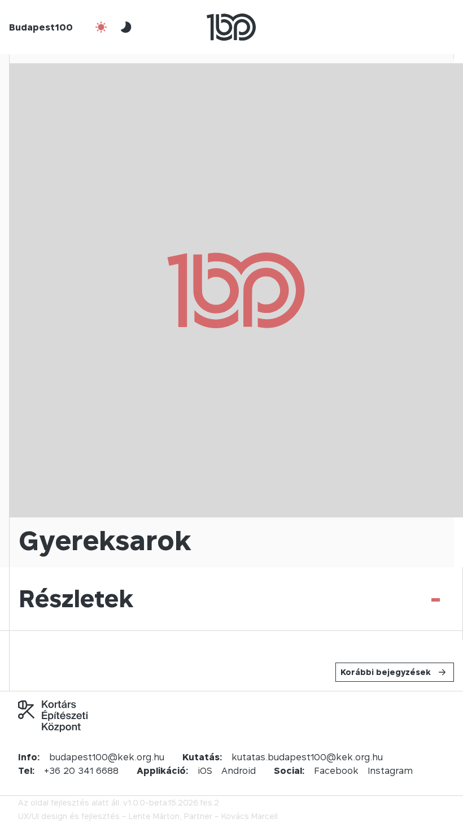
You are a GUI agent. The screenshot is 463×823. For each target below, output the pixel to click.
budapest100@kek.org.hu (106, 757)
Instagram (390, 770)
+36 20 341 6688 (81, 770)
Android (238, 770)
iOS (205, 770)
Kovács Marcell (249, 816)
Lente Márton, (155, 816)
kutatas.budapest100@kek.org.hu (307, 757)
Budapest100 (41, 27)
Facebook (336, 770)
